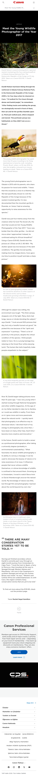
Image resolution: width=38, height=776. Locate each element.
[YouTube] (29, 767)
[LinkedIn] (19, 767)
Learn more (17, 657)
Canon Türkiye (18, 763)
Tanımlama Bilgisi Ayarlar (19, 757)
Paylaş (19, 612)
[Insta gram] (14, 767)
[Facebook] (9, 767)
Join (19, 652)
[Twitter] (24, 767)
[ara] (3, 2)
